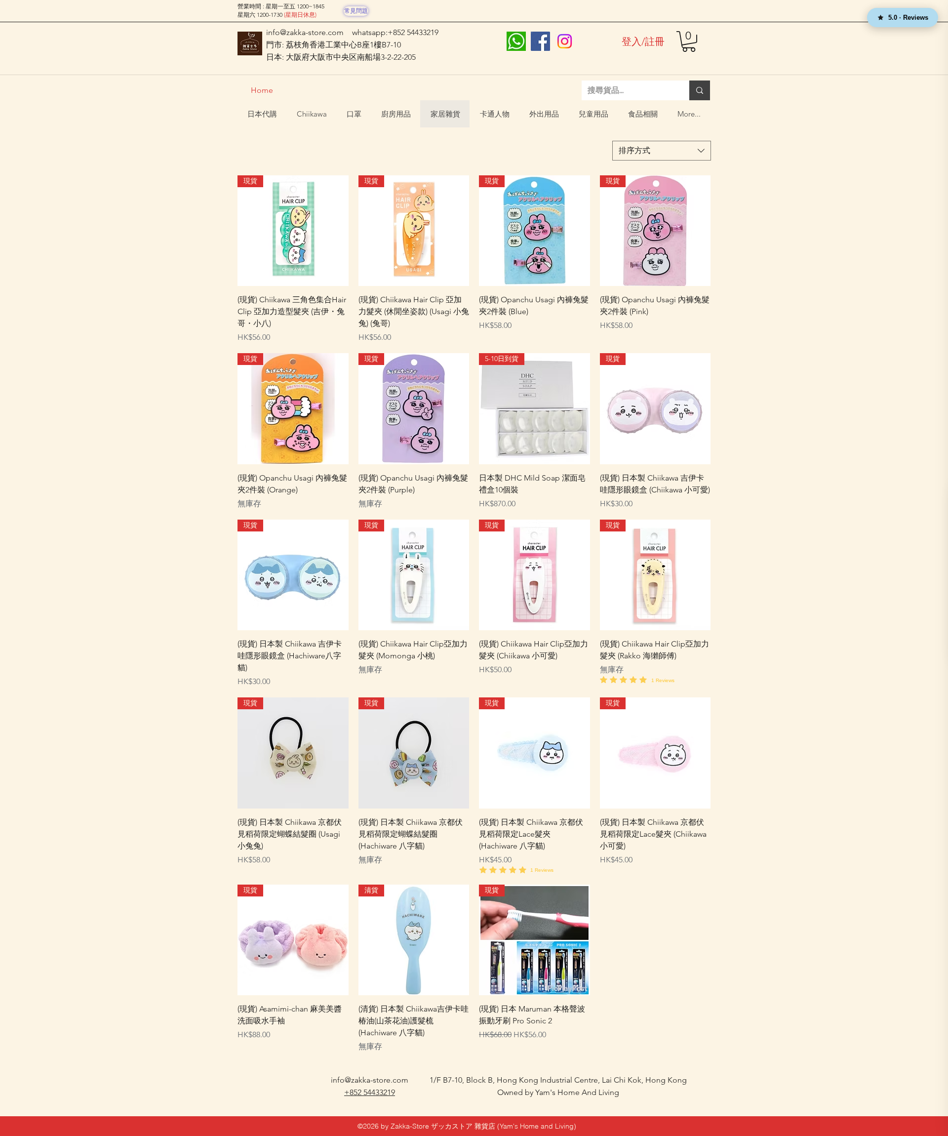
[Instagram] (564, 41)
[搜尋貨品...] (699, 90)
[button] (688, 41)
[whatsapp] (516, 41)
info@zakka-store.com (305, 32)
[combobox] (661, 151)
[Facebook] (540, 41)
